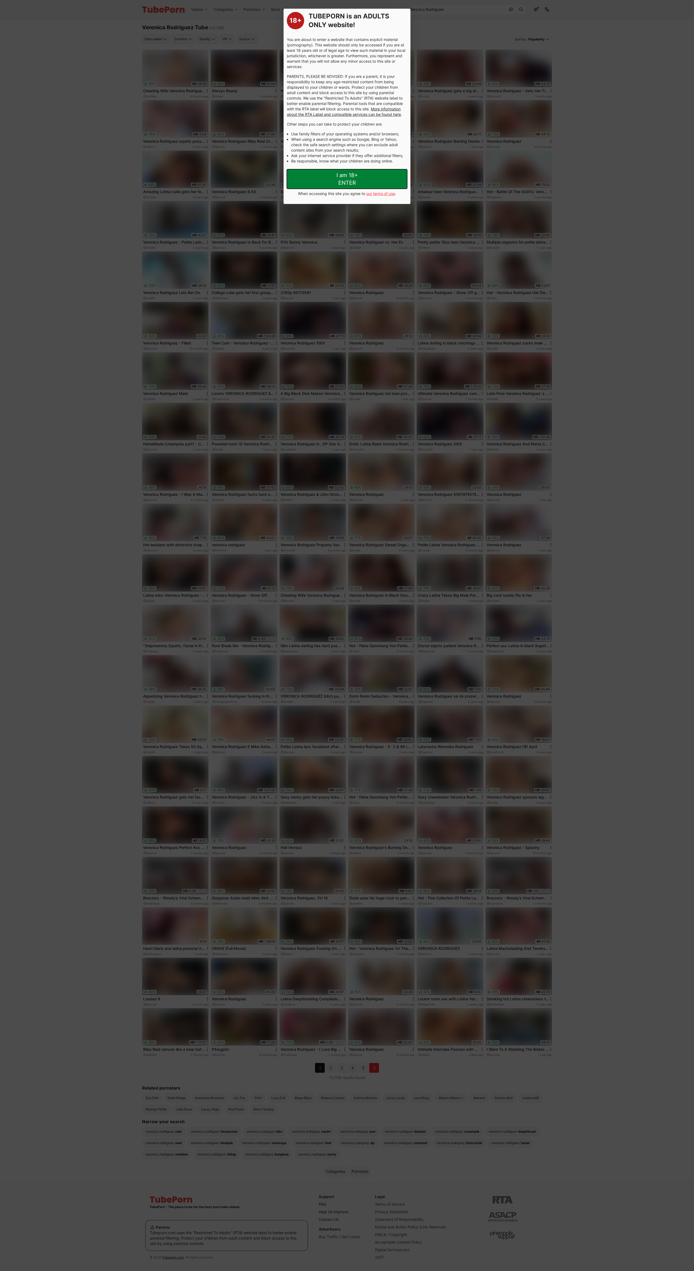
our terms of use (380, 193)
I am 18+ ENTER (347, 179)
